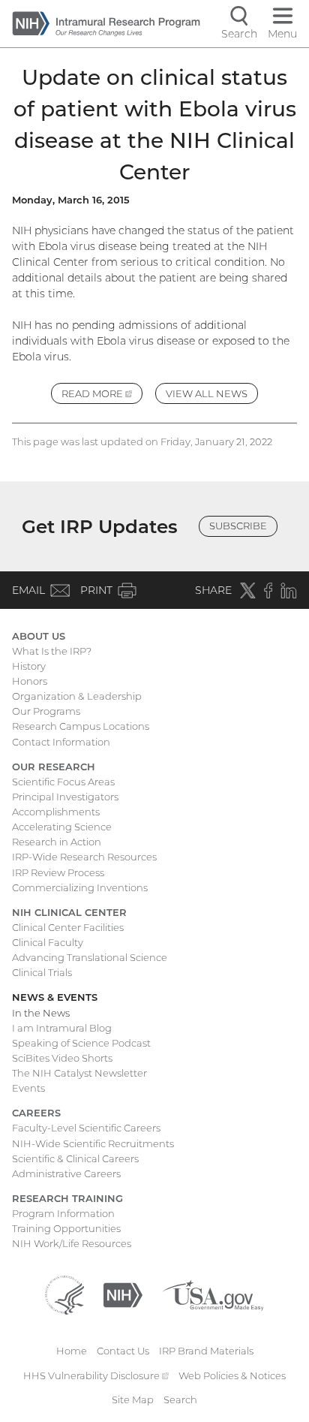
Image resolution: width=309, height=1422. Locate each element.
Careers (36, 1113)
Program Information (63, 1213)
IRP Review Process (58, 872)
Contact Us (123, 1351)
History (29, 666)
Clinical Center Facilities (68, 927)
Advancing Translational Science (89, 957)
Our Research (53, 767)
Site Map (133, 1399)
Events (28, 1088)
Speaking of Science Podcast (81, 1043)
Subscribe (238, 526)
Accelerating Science (62, 827)
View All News (207, 393)
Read (102, 395)
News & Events (55, 997)
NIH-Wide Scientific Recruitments (93, 1143)
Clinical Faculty (47, 942)
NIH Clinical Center (69, 912)
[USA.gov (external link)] (212, 1294)
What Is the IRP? (52, 651)
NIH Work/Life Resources (71, 1243)
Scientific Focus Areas (63, 782)
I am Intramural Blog (62, 1028)
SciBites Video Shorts (62, 1058)
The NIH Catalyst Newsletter (79, 1073)
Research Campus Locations (80, 726)
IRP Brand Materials (206, 1351)
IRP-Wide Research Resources (84, 857)
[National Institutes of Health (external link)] (123, 1294)
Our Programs (46, 711)
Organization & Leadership (77, 696)
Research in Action (56, 842)
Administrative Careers (66, 1173)
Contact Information (61, 742)
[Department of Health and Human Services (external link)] (64, 1294)
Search (180, 1399)
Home (71, 1351)
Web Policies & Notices (232, 1375)
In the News (41, 1013)
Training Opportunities (66, 1228)
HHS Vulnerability (96, 1375)
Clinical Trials (42, 972)
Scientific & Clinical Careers (75, 1158)
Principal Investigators (65, 797)
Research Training (67, 1198)
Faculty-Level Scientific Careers (86, 1128)
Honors (29, 681)
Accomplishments (56, 812)
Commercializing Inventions (80, 887)
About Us (38, 636)
